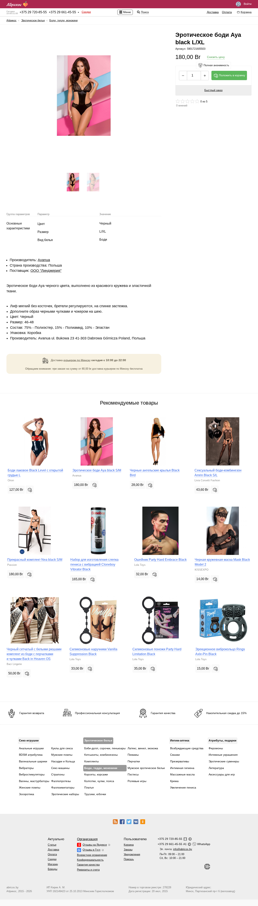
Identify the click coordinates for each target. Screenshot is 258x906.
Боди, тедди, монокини (63, 20)
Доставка (213, 12)
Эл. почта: (176, 849)
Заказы (128, 849)
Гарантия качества (88, 864)
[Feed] (115, 821)
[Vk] (135, 821)
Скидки (86, 11)
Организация (87, 839)
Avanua (44, 260)
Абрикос (11, 20)
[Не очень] (182, 101)
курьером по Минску (77, 360)
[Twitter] (129, 821)
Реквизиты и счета (88, 869)
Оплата (227, 12)
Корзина (129, 844)
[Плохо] (177, 101)
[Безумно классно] (197, 101)
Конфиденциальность (90, 859)
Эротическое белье (33, 20)
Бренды (52, 869)
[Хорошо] (192, 101)
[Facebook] (122, 821)
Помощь (129, 859)
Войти (247, 3)
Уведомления (132, 854)
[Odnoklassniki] (142, 821)
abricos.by (12, 887)
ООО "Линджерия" (45, 271)
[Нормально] (187, 101)
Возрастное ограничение (92, 855)
